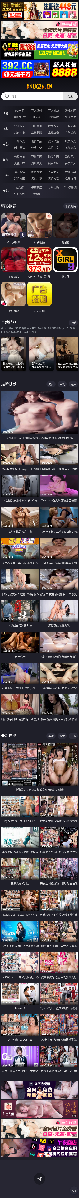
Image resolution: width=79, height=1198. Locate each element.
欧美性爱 (70, 141)
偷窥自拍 (19, 156)
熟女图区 (53, 163)
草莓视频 (53, 187)
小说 (5, 175)
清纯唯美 (36, 163)
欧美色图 (53, 156)
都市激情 (19, 172)
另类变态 (70, 148)
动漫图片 (70, 156)
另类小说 (36, 178)
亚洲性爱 (19, 141)
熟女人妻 (19, 132)
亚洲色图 (36, 156)
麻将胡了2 (19, 117)
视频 (5, 128)
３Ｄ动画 (70, 126)
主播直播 (53, 132)
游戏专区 (70, 110)
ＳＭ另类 (70, 132)
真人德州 (36, 110)
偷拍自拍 (36, 141)
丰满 (51, 736)
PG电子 (19, 110)
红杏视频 (19, 194)
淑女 (62, 736)
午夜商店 (36, 187)
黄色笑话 (53, 178)
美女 (51, 384)
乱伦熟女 (53, 148)
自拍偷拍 (36, 126)
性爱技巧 (70, 178)
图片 (5, 159)
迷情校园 (19, 178)
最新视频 (8, 384)
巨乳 (62, 384)
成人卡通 (53, 141)
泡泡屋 (37, 194)
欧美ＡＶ (53, 126)
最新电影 (8, 735)
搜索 (70, 96)
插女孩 (20, 187)
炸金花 (37, 117)
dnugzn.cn (39, 86)
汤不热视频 (70, 187)
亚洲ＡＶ (19, 126)
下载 (73, 322)
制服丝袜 (19, 148)
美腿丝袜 (19, 163)
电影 (5, 144)
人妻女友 (53, 172)
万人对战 (53, 110)
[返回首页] (74, 1190)
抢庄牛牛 (70, 117)
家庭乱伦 (36, 172)
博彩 (5, 113)
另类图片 (70, 163)
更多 (73, 384)
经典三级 (36, 148)
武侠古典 (70, 172)
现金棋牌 (53, 117)
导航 (5, 190)
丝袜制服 (36, 132)
